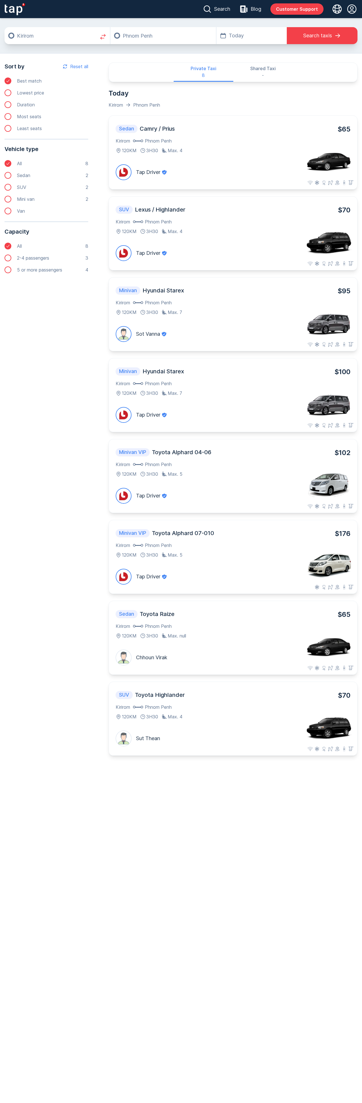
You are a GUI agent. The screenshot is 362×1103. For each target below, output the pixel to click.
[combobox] (57, 35)
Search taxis (317, 35)
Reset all (79, 66)
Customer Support (297, 9)
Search (222, 9)
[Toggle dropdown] (335, 9)
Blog (256, 9)
